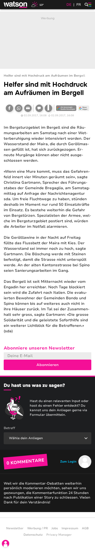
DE (68, 4)
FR (78, 4)
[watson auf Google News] (83, 108)
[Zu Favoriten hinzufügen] (48, 108)
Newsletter (15, 528)
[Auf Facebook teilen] (9, 108)
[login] (5, 543)
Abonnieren (47, 364)
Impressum (70, 528)
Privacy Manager (59, 535)
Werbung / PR (37, 528)
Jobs (54, 528)
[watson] (16, 4)
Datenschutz (33, 535)
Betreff (9, 428)
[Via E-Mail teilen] (28, 108)
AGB (85, 528)
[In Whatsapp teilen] (18, 108)
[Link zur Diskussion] (39, 108)
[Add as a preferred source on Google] (66, 108)
